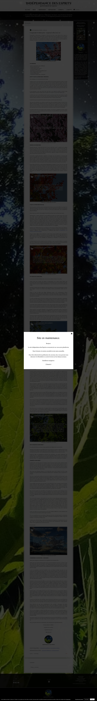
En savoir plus (68, 699)
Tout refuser (87, 699)
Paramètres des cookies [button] (79, 699)
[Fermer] (95, 699)
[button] (71, 333)
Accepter (92, 699)
